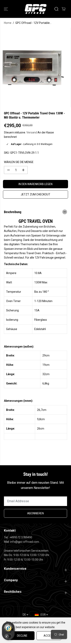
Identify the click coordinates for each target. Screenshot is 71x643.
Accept (49, 635)
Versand (31, 132)
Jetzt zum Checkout (35, 194)
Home (7, 22)
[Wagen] (63, 9)
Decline (22, 635)
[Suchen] (56, 9)
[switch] (8, 636)
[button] (6, 9)
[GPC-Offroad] (35, 9)
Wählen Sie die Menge (19, 162)
